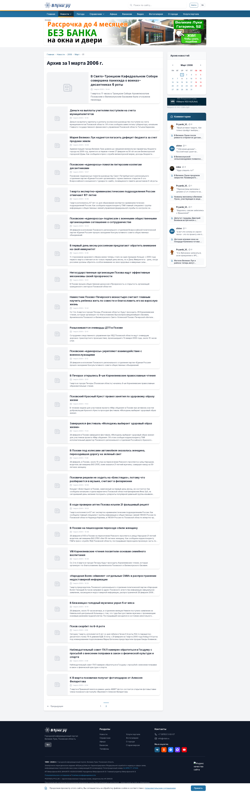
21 (177, 86)
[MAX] (177, 749)
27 (173, 90)
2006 (69, 54)
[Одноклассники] (164, 749)
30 (187, 90)
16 (187, 82)
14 (177, 82)
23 (187, 86)
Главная (50, 54)
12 (200, 79)
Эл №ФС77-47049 (130, 768)
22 (182, 86)
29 (182, 90)
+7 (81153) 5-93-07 (166, 734)
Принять (198, 788)
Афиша (102, 741)
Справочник (105, 738)
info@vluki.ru (163, 738)
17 (191, 82)
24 (191, 86)
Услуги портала (133, 734)
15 (182, 82)
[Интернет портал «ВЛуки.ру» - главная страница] (58, 5)
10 (191, 79)
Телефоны (104, 749)
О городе (130, 741)
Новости (61, 54)
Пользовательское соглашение (57, 775)
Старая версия (133, 745)
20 (173, 86)
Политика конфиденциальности (83, 775)
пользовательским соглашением (160, 788)
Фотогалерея (132, 738)
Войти (193, 5)
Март (77, 54)
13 (173, 82)
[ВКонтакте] (157, 749)
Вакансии (104, 745)
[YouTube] (184, 749)
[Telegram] (170, 749)
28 (177, 90)
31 (191, 90)
